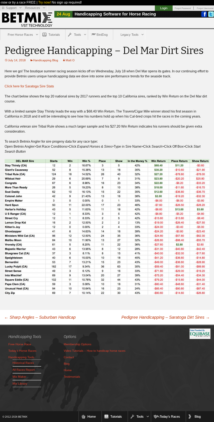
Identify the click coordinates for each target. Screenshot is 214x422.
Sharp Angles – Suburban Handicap (40, 317)
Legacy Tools (130, 34)
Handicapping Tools (21, 357)
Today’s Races (170, 416)
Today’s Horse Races (22, 350)
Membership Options (77, 344)
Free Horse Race (19, 344)
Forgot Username (205, 8)
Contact (69, 357)
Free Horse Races (20, 34)
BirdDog (102, 34)
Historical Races (23, 362)
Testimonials (72, 376)
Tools (77, 34)
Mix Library (20, 383)
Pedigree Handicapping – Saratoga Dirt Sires (165, 317)
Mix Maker (19, 376)
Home (68, 370)
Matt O (70, 60)
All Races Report (24, 369)
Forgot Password (183, 8)
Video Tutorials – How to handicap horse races (94, 350)
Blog (67, 363)
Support (11, 8)
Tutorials (54, 34)
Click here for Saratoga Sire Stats (29, 86)
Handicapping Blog (45, 60)
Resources (32, 8)
